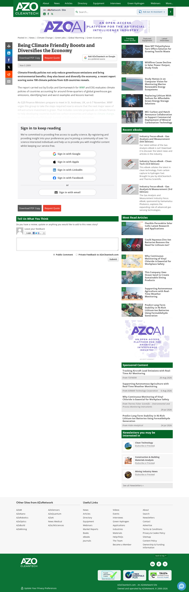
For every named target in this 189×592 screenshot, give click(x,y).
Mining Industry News (146, 471)
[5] (132, 116)
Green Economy (94, 37)
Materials (117, 533)
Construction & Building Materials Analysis (147, 458)
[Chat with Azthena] (181, 586)
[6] (132, 310)
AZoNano (20, 513)
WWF (82, 87)
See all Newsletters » (133, 485)
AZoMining (21, 529)
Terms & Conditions (152, 529)
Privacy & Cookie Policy (154, 533)
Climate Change (45, 37)
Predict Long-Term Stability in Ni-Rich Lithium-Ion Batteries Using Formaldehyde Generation (157, 310)
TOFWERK (132, 377)
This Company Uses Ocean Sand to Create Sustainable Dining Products (157, 276)
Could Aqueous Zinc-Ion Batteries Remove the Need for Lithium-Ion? (158, 242)
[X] (8, 67)
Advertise (147, 525)
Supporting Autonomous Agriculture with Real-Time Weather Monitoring (158, 292)
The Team (118, 540)
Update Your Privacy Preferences (40, 588)
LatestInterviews (164, 39)
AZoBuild (20, 525)
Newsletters (149, 517)
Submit (113, 259)
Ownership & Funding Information (153, 546)
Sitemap (147, 536)
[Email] (8, 81)
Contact (146, 521)
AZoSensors (54, 509)
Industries (118, 529)
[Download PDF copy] (8, 45)
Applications (119, 525)
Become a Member (122, 544)
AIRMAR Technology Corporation (143, 390)
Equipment (88, 521)
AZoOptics (21, 521)
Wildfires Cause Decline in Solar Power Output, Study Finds (158, 65)
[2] (132, 67)
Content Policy (150, 540)
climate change (105, 113)
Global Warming (76, 37)
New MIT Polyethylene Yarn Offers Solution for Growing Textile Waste (158, 49)
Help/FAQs (118, 536)
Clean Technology (144, 442)
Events (116, 513)
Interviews (118, 517)
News (32, 37)
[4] (132, 100)
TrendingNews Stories (130, 39)
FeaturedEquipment (147, 39)
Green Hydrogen (121, 521)
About (146, 509)
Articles (86, 513)
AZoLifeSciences (56, 525)
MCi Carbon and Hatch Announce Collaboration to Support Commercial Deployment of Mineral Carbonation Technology (158, 117)
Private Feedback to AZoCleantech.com (99, 254)
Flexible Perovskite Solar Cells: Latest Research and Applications (158, 226)
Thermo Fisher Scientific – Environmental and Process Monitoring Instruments (146, 405)
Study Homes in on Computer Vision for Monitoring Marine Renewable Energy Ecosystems (156, 84)
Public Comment (64, 254)
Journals (87, 540)
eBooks (86, 536)
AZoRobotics (22, 517)
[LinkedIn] (8, 52)
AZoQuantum (54, 513)
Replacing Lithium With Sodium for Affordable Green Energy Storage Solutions (158, 99)
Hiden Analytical (135, 425)
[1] (132, 51)
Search (146, 513)
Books (86, 533)
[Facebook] (8, 60)
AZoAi (51, 517)
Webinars (87, 525)
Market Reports (90, 529)
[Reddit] (8, 74)
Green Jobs (60, 37)
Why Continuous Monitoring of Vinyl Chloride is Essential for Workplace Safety (158, 259)
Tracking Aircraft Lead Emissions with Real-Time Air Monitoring (147, 372)
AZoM (19, 509)
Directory (87, 517)
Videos (116, 509)
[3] (132, 83)
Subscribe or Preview (145, 445)
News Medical (55, 521)
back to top (160, 555)
